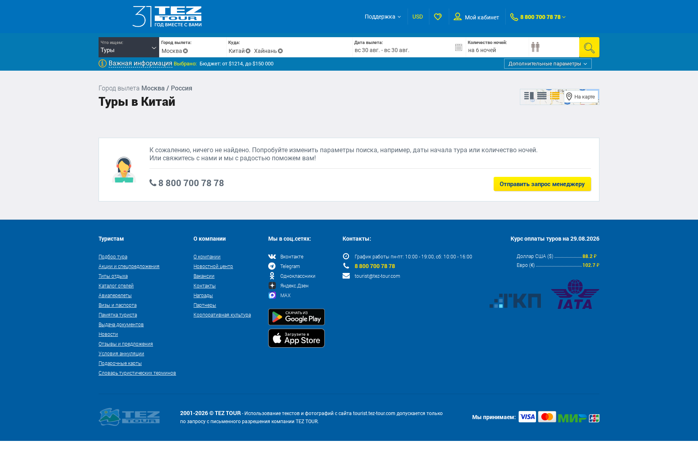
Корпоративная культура (222, 314)
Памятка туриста (118, 314)
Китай (237, 51)
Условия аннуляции (121, 353)
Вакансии (203, 276)
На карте (584, 97)
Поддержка (380, 16)
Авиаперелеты (115, 295)
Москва (172, 51)
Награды (203, 295)
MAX (285, 295)
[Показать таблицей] (542, 96)
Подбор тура (113, 256)
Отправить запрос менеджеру (542, 184)
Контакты (204, 285)
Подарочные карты (120, 363)
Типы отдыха (113, 276)
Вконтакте (291, 256)
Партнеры (204, 305)
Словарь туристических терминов (137, 372)
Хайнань (265, 51)
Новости (108, 334)
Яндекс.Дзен (294, 285)
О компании (207, 256)
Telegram (290, 266)
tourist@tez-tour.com (377, 276)
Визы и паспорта (118, 305)
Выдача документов (121, 324)
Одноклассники (297, 276)
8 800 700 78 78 (540, 17)
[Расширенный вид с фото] (554, 96)
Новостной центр (213, 266)
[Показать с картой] (529, 96)
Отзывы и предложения (126, 343)
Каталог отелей (116, 285)
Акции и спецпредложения (129, 266)
